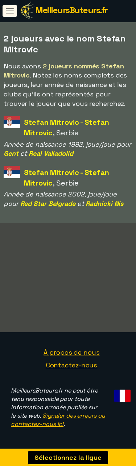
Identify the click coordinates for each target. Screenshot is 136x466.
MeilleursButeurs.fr (71, 10)
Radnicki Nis (104, 203)
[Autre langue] (121, 393)
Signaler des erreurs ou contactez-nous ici (58, 420)
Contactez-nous (72, 365)
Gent (11, 153)
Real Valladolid (51, 153)
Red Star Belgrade (47, 203)
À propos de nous (71, 352)
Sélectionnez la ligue (68, 457)
